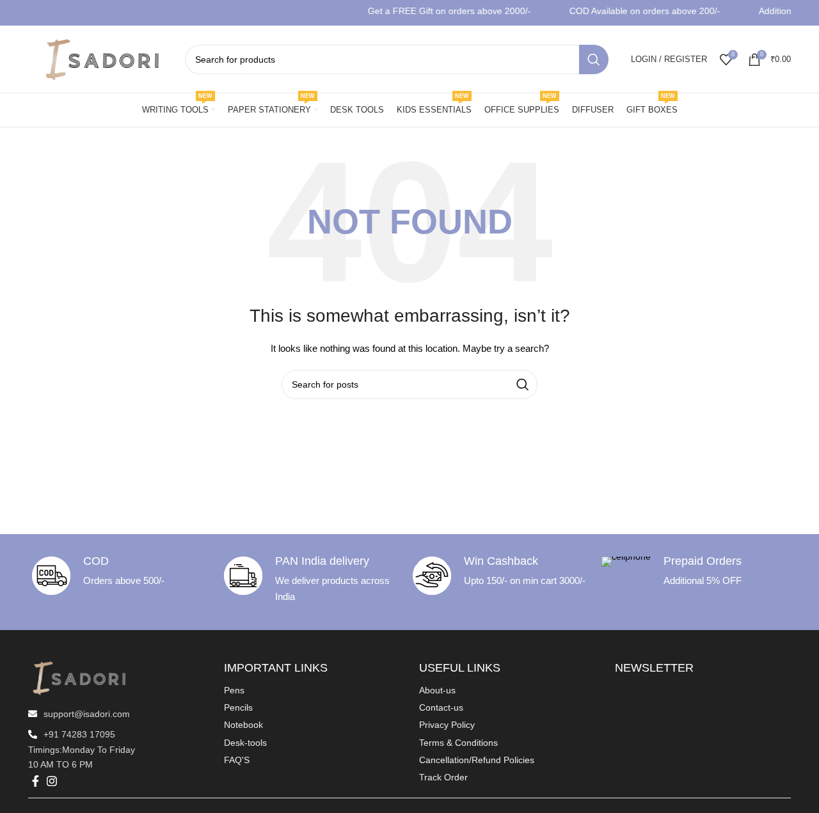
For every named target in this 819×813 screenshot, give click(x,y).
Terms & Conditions (458, 743)
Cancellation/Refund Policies (476, 760)
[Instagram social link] (52, 781)
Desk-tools (245, 743)
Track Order (443, 777)
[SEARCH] (593, 59)
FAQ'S (237, 760)
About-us (437, 690)
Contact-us (441, 707)
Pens (234, 690)
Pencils (238, 707)
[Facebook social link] (35, 781)
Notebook (243, 725)
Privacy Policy (447, 725)
